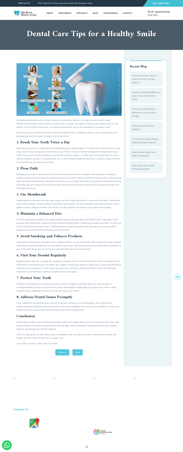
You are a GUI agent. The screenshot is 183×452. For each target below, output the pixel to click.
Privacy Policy (102, 413)
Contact (127, 13)
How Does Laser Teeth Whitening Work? (143, 167)
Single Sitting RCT (64, 383)
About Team (102, 398)
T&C (98, 418)
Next (77, 352)
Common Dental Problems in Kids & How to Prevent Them (146, 96)
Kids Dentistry (63, 403)
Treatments (64, 13)
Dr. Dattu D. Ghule (105, 388)
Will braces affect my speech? (143, 127)
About (49, 13)
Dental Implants (63, 408)
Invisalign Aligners (64, 398)
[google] (134, 3)
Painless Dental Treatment (69, 393)
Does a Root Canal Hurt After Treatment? (144, 154)
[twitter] (130, 3)
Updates (100, 423)
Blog (95, 13)
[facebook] (120, 3)
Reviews (100, 408)
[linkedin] (155, 446)
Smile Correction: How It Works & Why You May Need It (144, 79)
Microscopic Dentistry (66, 413)
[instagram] (125, 3)
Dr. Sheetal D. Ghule (105, 393)
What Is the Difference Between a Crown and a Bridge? (144, 113)
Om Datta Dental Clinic (42, 446)
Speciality (82, 13)
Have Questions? (161, 3)
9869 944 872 (24, 3)
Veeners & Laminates (66, 388)
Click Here (152, 15)
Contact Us (101, 403)
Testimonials (110, 13)
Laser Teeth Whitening (67, 418)
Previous (62, 352)
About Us (101, 383)
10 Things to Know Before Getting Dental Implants (145, 141)
